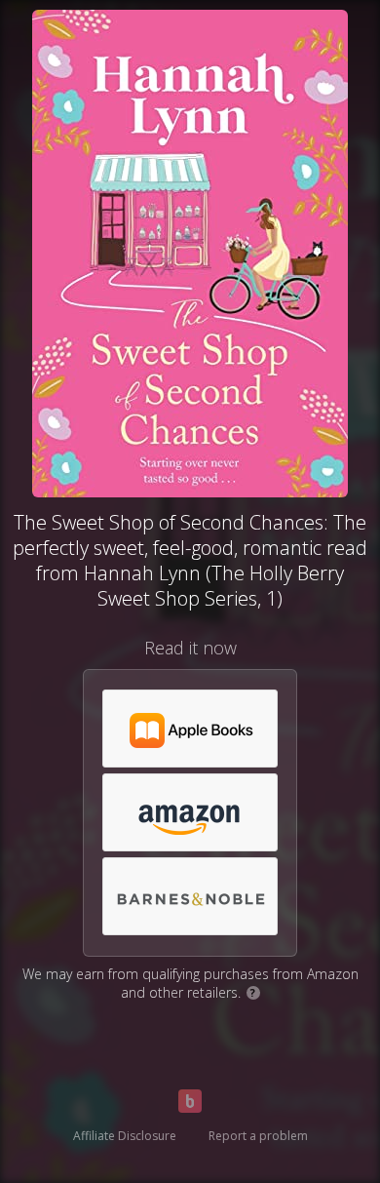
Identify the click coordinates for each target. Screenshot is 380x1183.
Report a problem (258, 1135)
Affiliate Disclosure (124, 1135)
